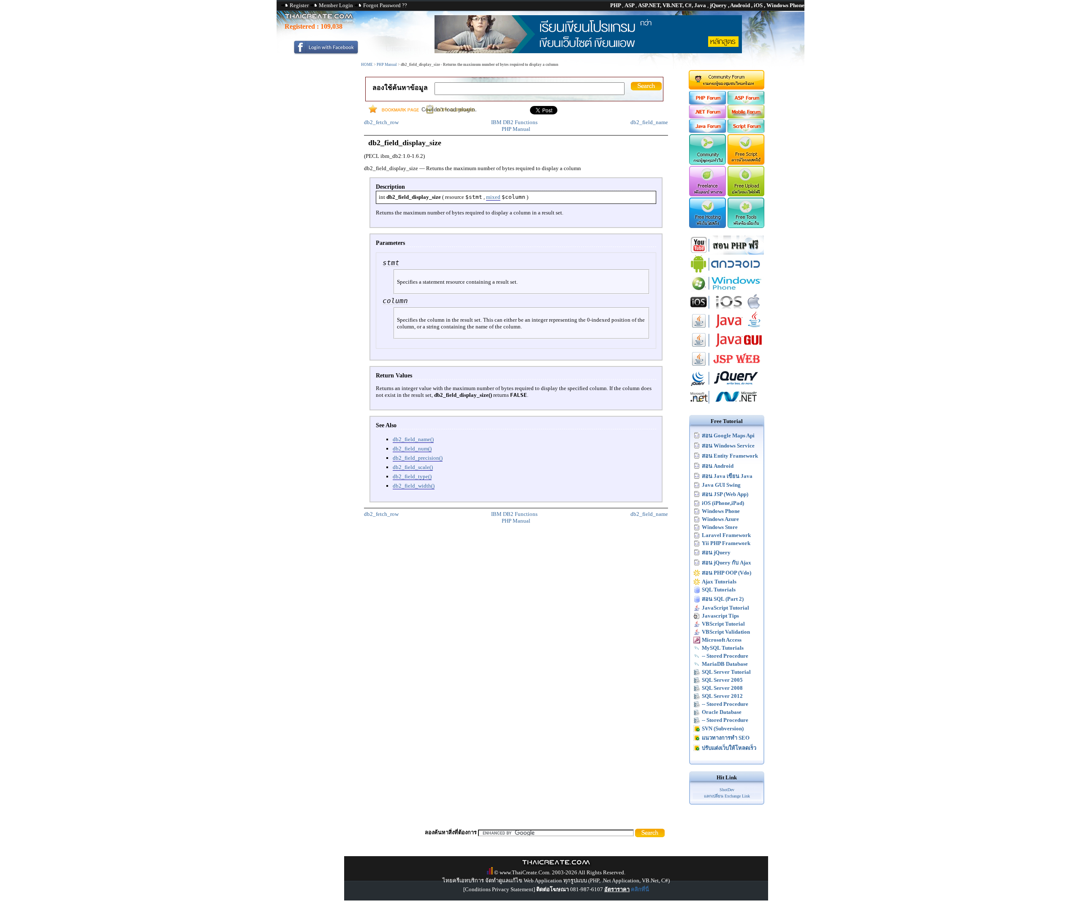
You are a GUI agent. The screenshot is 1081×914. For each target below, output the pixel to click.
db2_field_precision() (418, 458)
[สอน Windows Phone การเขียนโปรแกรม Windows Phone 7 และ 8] (727, 290)
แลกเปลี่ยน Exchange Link (727, 796)
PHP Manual (387, 64)
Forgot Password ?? (385, 5)
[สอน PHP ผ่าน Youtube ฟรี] (727, 253)
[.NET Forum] (707, 117)
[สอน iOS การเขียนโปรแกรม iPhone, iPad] (727, 309)
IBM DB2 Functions (514, 122)
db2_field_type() (412, 476)
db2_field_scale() (413, 467)
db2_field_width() (414, 486)
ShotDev (727, 789)
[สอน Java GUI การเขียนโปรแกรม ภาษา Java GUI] (727, 347)
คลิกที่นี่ (640, 889)
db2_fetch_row (381, 122)
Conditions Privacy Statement (499, 889)
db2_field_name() (413, 439)
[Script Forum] (746, 131)
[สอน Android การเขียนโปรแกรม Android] (727, 272)
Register (299, 5)
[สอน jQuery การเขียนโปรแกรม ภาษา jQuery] (727, 385)
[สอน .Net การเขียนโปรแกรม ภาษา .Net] (727, 404)
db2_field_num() (412, 448)
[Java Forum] (707, 131)
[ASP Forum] (746, 103)
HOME (367, 64)
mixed (493, 197)
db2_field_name (649, 122)
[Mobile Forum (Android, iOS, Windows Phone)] (746, 117)
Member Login (336, 5)
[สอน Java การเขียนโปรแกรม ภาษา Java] (727, 328)
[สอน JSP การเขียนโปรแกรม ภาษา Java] (727, 366)
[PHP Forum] (707, 103)
